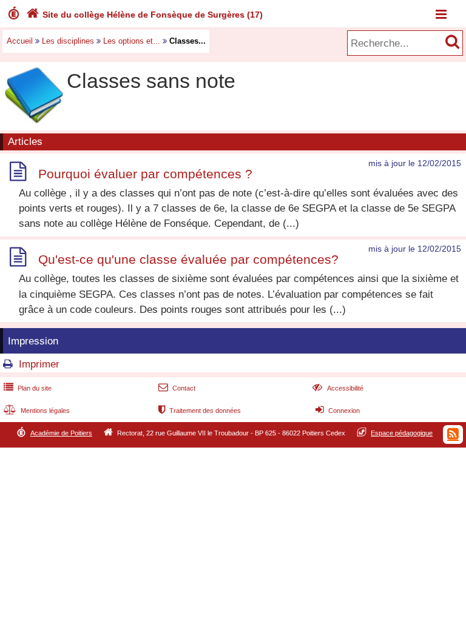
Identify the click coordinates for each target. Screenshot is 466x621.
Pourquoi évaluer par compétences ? (145, 174)
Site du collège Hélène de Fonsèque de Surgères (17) (144, 14)
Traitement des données (199, 410)
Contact (176, 388)
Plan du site (28, 388)
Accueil (20, 40)
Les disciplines (68, 40)
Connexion (338, 410)
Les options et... (131, 40)
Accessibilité (337, 388)
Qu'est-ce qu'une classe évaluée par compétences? (188, 259)
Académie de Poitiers (61, 433)
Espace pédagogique (402, 433)
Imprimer (39, 364)
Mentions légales (37, 410)
